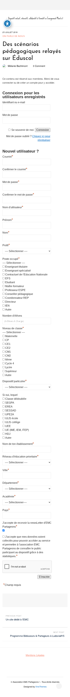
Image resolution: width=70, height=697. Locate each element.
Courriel (7, 156)
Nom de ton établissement (18, 443)
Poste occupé (11, 259)
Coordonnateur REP (17, 297)
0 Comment (39, 66)
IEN (7, 305)
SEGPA (9, 402)
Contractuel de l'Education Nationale (26, 274)
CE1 (7, 344)
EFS (7, 278)
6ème (8, 359)
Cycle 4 (9, 363)
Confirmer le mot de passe (18, 194)
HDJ (7, 433)
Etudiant (10, 282)
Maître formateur (14, 286)
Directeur (10, 301)
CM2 (8, 355)
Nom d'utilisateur (12, 207)
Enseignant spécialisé (18, 270)
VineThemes (41, 686)
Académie (9, 496)
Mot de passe (10, 115)
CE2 (7, 347)
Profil (6, 245)
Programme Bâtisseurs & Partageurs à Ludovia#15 (37, 635)
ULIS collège (12, 422)
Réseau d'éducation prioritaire (20, 456)
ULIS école (11, 418)
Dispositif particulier (14, 381)
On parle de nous (13, 36)
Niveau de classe (13, 328)
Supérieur (11, 371)
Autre (8, 309)
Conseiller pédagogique (19, 294)
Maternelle (11, 336)
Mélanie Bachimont (18, 66)
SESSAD (10, 410)
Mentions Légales (35, 655)
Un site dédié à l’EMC (17, 619)
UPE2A (9, 414)
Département (10, 482)
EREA (9, 406)
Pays (6, 510)
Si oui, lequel (10, 395)
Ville (5, 470)
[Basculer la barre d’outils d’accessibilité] (7, 23)
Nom (5, 232)
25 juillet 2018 (10, 32)
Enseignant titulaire (16, 266)
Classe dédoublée (15, 398)
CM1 (8, 351)
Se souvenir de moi (22, 130)
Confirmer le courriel (14, 169)
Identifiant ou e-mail (13, 102)
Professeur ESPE (15, 290)
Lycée (8, 367)
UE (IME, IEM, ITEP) (17, 430)
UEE (8, 426)
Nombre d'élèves (12, 315)
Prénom (7, 219)
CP (7, 340)
